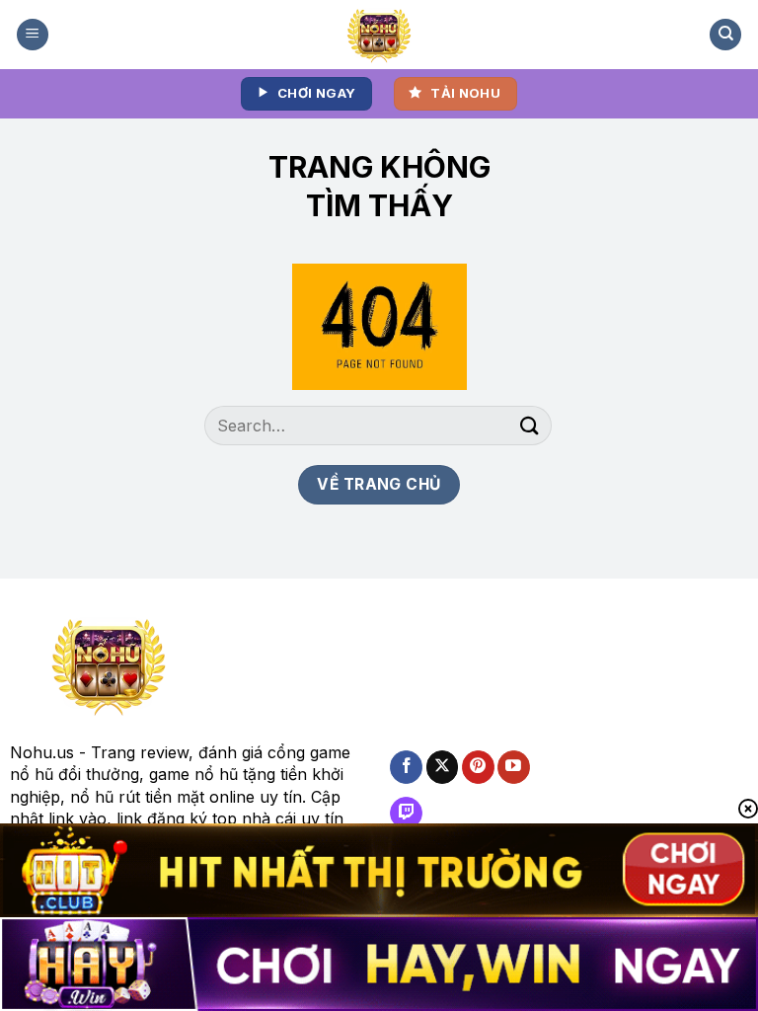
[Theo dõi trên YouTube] (513, 767)
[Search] (725, 35)
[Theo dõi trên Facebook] (406, 767)
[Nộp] (530, 426)
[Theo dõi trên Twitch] (406, 813)
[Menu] (32, 35)
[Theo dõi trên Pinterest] (478, 767)
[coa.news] (379, 34)
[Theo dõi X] (442, 767)
